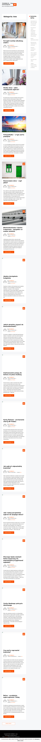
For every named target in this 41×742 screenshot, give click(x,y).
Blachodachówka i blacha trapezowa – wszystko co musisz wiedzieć (13, 229)
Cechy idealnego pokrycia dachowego (13, 604)
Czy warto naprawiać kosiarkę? (11, 651)
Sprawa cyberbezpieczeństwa (34, 39)
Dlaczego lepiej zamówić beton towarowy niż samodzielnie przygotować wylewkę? (13, 559)
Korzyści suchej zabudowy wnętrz (13, 42)
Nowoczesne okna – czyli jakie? (12, 182)
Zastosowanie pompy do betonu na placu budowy (12, 374)
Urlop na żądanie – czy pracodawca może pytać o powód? (34, 55)
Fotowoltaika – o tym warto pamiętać (13, 135)
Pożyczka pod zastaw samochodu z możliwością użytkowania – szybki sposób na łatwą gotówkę (34, 32)
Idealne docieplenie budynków (10, 277)
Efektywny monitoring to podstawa (33, 49)
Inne (11, 47)
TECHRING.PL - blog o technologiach (8, 4)
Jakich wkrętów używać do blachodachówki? (13, 325)
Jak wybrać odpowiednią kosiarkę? (12, 467)
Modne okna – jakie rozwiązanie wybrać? (11, 88)
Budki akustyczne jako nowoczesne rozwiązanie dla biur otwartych (34, 23)
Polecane (13, 47)
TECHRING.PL (11, 45)
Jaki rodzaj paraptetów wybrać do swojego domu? (13, 513)
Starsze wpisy (8, 723)
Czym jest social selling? (33, 60)
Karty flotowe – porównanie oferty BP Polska (13, 420)
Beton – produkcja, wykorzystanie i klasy (11, 696)
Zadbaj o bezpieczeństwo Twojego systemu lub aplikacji (34, 65)
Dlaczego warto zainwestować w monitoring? (34, 44)
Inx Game (6, 736)
